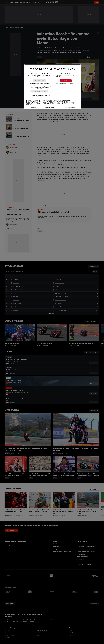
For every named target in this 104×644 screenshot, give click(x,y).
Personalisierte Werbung (39, 91)
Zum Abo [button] (65, 80)
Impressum (33, 107)
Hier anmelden (66, 84)
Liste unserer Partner (66, 103)
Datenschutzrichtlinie (50, 107)
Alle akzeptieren (39, 80)
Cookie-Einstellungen (69, 107)
